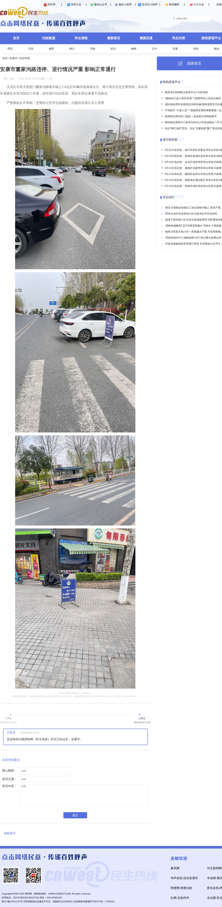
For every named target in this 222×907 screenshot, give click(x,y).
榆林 (134, 48)
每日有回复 (170, 139)
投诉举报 (25, 58)
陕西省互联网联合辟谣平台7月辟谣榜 (186, 92)
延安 (113, 48)
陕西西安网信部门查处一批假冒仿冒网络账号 (191, 116)
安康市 (13, 58)
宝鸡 (30, 48)
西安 (10, 48)
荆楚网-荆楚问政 (181, 888)
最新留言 (113, 38)
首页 (16, 38)
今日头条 (199, 4)
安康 (175, 48)
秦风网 (175, 868)
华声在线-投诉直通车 (184, 878)
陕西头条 (76, 4)
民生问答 (178, 38)
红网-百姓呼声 (180, 898)
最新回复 (146, 38)
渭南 (92, 48)
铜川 (72, 48)
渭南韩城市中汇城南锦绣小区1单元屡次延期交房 (193, 237)
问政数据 (48, 38)
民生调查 (81, 38)
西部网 (51, 4)
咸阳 (51, 48)
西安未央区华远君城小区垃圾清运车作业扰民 (191, 213)
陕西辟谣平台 (171, 82)
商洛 (195, 48)
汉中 (154, 48)
